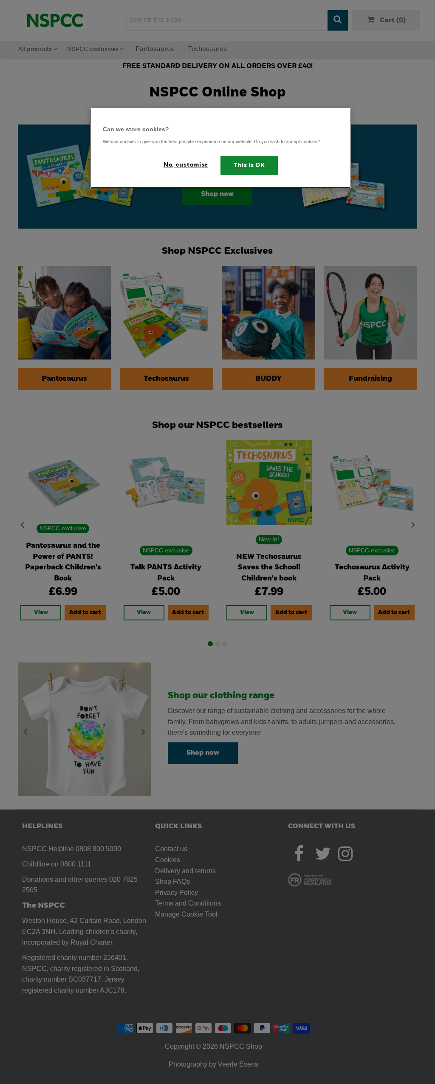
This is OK (249, 165)
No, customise (186, 165)
